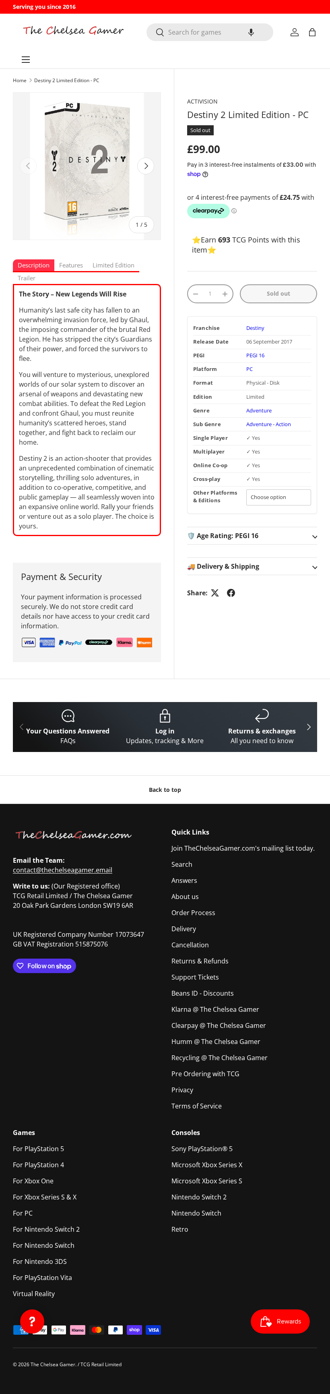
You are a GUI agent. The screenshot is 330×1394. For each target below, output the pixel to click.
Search (181, 864)
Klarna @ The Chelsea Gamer (215, 1009)
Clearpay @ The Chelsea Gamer (218, 1025)
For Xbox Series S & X (44, 1197)
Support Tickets (195, 977)
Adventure (259, 410)
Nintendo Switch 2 (199, 1197)
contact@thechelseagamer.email (62, 870)
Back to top (165, 789)
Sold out (278, 293)
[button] (251, 32)
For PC (23, 1213)
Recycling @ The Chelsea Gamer (219, 1057)
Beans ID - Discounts (202, 993)
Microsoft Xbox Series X (206, 1164)
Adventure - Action (268, 424)
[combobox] (209, 32)
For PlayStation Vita (42, 1277)
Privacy (182, 1089)
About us (185, 896)
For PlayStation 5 (38, 1148)
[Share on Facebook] (231, 593)
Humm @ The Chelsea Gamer (215, 1041)
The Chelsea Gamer (53, 1364)
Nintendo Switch (196, 1213)
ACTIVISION (202, 101)
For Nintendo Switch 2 (46, 1229)
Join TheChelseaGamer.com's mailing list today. (243, 848)
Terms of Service (196, 1106)
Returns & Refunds (200, 961)
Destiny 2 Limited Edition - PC (66, 80)
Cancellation (190, 944)
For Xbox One (33, 1181)
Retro (179, 1229)
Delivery (183, 928)
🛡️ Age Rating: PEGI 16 (222, 535)
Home (20, 80)
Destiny (255, 328)
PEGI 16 (255, 355)
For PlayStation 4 (38, 1164)
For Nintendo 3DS (40, 1261)
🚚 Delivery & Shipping (223, 566)
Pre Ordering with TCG (205, 1073)
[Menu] (26, 59)
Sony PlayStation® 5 (202, 1148)
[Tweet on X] (215, 593)
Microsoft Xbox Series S (206, 1181)
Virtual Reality (34, 1293)
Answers (184, 880)
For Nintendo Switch (43, 1245)
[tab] (33, 265)
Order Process (193, 912)
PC (249, 369)
